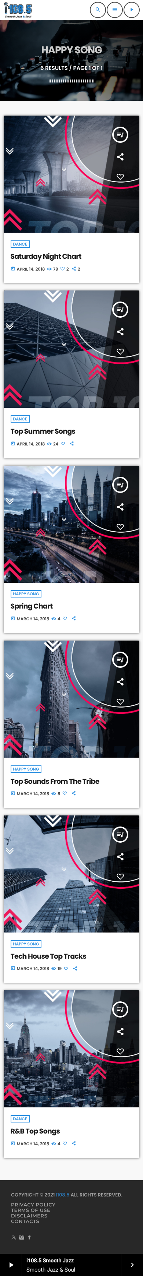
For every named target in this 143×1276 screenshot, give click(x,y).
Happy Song (26, 594)
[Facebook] (29, 1238)
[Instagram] (22, 1238)
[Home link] (18, 9)
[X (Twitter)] (14, 1238)
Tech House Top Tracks (49, 956)
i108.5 (63, 1194)
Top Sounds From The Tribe (55, 781)
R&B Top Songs (35, 1131)
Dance (20, 244)
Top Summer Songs (43, 431)
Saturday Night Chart (46, 256)
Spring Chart (32, 606)
